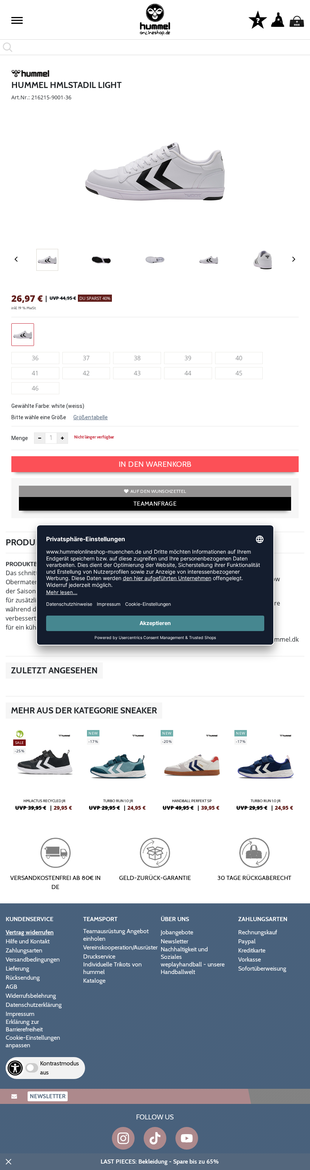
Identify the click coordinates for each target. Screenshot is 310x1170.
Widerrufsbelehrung (31, 995)
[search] (155, 47)
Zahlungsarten (24, 950)
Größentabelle (90, 417)
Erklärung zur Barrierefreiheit (24, 1025)
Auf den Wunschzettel (158, 491)
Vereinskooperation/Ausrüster (120, 947)
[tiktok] (155, 1138)
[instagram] (123, 1138)
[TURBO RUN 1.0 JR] (118, 773)
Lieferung (17, 968)
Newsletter (174, 941)
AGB (11, 986)
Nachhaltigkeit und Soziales (184, 953)
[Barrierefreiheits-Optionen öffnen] (15, 1068)
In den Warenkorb (155, 464)
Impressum (20, 1013)
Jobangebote (177, 932)
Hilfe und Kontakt (28, 941)
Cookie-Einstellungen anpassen (33, 1041)
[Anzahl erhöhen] (62, 438)
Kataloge (94, 980)
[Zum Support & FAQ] (257, 19)
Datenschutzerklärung (34, 1004)
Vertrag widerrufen (30, 932)
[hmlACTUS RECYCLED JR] (44, 773)
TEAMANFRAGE (155, 503)
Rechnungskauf (257, 932)
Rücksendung (23, 977)
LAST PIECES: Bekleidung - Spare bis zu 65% (160, 1161)
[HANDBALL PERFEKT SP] (192, 773)
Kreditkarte (251, 950)
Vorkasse (249, 959)
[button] (17, 20)
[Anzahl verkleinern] (39, 438)
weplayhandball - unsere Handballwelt (193, 968)
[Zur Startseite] (155, 20)
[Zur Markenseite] (30, 75)
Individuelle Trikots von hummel (112, 968)
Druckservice (99, 956)
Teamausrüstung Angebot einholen (116, 935)
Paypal (247, 941)
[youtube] (186, 1138)
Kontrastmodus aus (59, 1068)
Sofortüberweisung (262, 968)
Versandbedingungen (33, 959)
